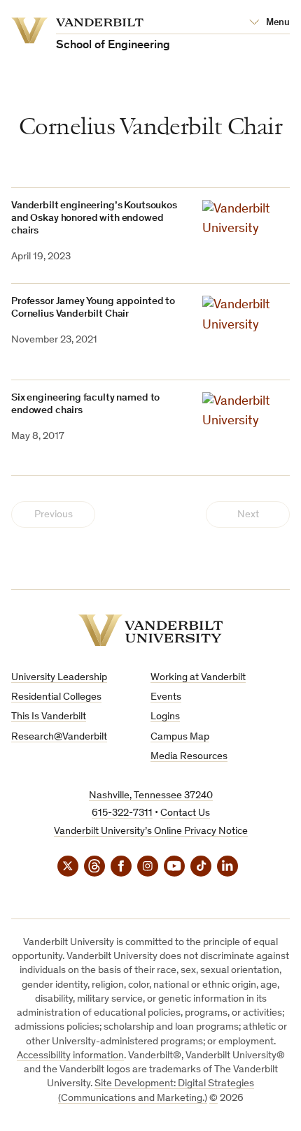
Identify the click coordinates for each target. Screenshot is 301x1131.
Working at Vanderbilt (198, 677)
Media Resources (188, 756)
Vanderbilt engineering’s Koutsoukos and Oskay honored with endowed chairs (94, 218)
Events (165, 697)
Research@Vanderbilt (59, 737)
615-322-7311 (122, 813)
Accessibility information (70, 1056)
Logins (165, 717)
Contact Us (185, 813)
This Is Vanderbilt (48, 717)
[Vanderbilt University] (150, 630)
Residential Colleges (56, 697)
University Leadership (59, 677)
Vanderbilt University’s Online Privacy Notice (151, 831)
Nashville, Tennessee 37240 (151, 796)
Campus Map (179, 737)
